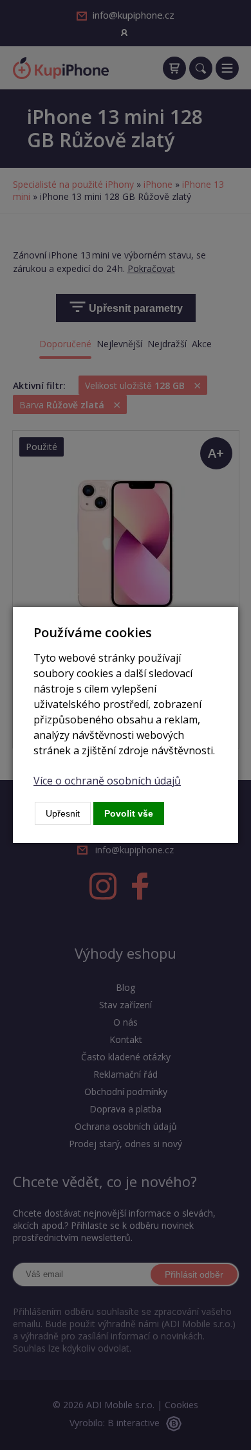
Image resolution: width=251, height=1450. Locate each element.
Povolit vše (128, 813)
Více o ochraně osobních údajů (107, 781)
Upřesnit (63, 813)
